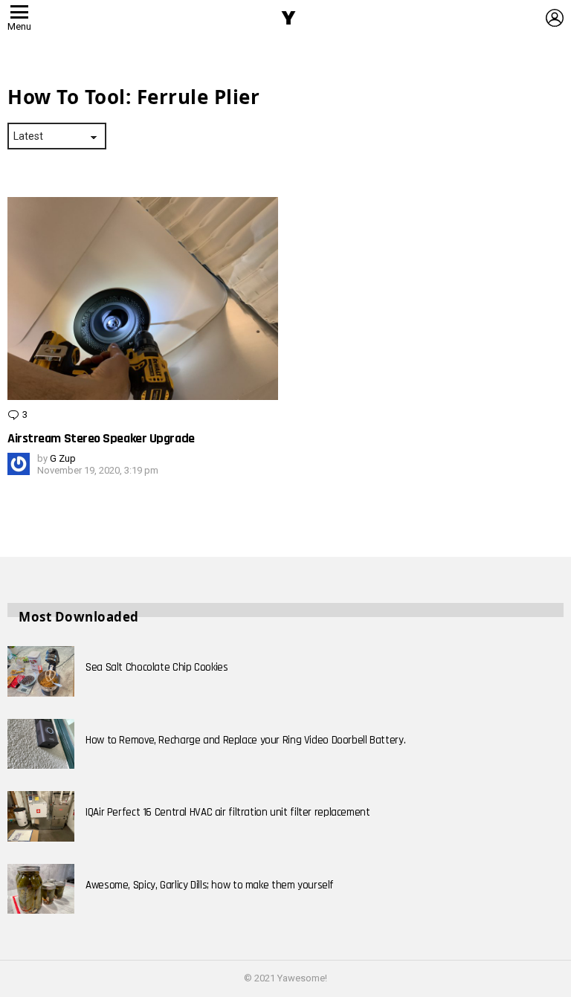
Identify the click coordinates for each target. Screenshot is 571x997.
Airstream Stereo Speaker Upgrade (101, 438)
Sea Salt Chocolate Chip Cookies (157, 667)
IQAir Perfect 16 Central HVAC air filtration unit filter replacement (228, 812)
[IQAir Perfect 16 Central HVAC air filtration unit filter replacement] (40, 816)
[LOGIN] (555, 18)
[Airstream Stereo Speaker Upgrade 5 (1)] (142, 298)
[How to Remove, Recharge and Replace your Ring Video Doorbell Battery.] (40, 744)
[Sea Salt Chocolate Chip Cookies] (40, 671)
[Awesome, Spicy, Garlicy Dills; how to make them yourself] (40, 889)
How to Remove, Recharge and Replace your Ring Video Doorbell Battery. (245, 740)
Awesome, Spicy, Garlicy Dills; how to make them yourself (210, 885)
